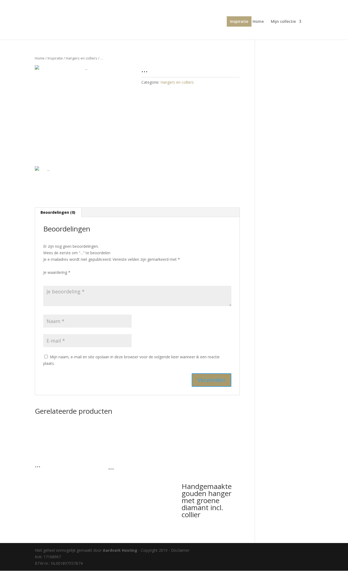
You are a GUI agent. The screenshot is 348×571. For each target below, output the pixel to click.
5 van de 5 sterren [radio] (77, 278)
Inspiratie (239, 21)
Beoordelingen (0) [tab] (58, 212)
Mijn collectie (283, 22)
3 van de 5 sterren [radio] (61, 278)
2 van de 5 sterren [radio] (54, 278)
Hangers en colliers (81, 58)
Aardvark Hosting (120, 550)
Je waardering (56, 272)
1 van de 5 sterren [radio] (46, 278)
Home (258, 22)
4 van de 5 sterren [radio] (69, 278)
